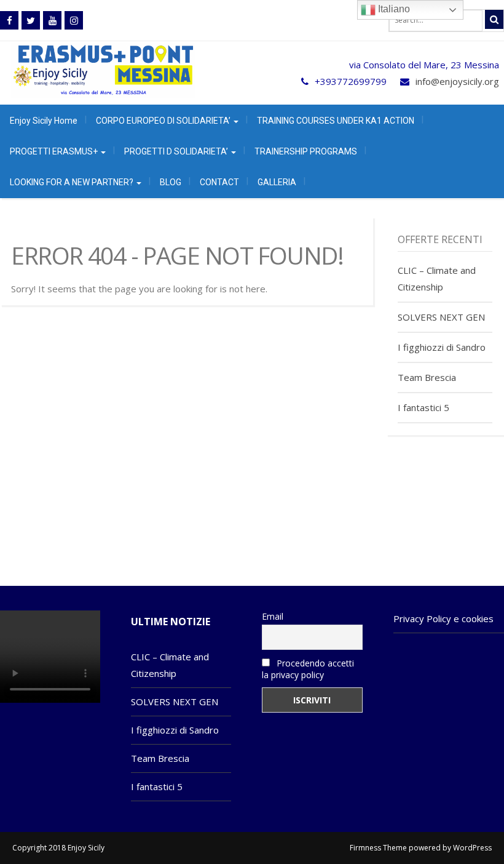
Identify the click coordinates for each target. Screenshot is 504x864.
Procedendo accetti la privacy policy (308, 669)
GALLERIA (277, 182)
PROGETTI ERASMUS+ (55, 151)
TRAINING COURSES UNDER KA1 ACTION (335, 121)
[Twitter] (31, 20)
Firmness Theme (378, 847)
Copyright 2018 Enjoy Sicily (58, 847)
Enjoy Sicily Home (43, 121)
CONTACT (219, 182)
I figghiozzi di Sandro (442, 347)
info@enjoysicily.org (457, 81)
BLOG (170, 182)
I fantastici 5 (423, 407)
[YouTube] (52, 20)
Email (272, 616)
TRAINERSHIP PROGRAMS (305, 151)
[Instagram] (74, 20)
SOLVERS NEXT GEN (441, 317)
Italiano (393, 9)
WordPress (472, 847)
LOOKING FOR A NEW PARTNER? (72, 182)
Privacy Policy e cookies (443, 618)
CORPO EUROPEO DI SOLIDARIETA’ (164, 121)
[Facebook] (9, 20)
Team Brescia (427, 377)
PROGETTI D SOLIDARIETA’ (177, 151)
